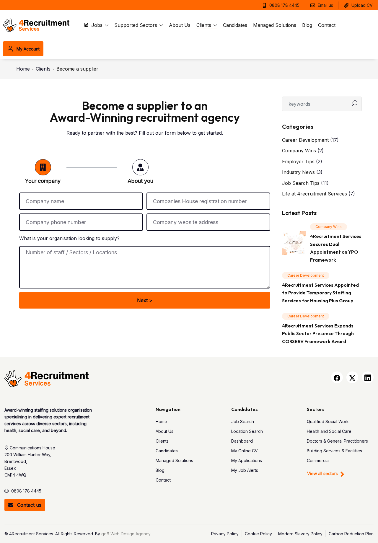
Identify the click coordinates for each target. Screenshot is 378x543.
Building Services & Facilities (334, 450)
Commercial (318, 460)
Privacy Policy (225, 533)
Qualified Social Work (328, 421)
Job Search (242, 421)
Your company (43, 181)
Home (23, 69)
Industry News (298, 172)
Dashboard (242, 440)
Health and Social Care (329, 431)
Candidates (235, 25)
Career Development (305, 140)
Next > (144, 300)
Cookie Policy (258, 533)
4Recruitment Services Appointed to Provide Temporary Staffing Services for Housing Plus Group (320, 293)
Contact (326, 25)
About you (140, 181)
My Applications (246, 460)
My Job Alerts (244, 470)
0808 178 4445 (26, 490)
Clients (204, 25)
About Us (179, 25)
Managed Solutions (274, 25)
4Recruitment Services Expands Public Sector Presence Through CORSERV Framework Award (318, 333)
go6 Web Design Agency (125, 533)
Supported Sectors (136, 25)
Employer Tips (298, 161)
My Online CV (244, 450)
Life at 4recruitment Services (314, 194)
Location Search (247, 431)
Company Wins (299, 151)
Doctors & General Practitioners (337, 440)
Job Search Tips (301, 183)
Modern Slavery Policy (300, 533)
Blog (307, 25)
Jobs (97, 25)
